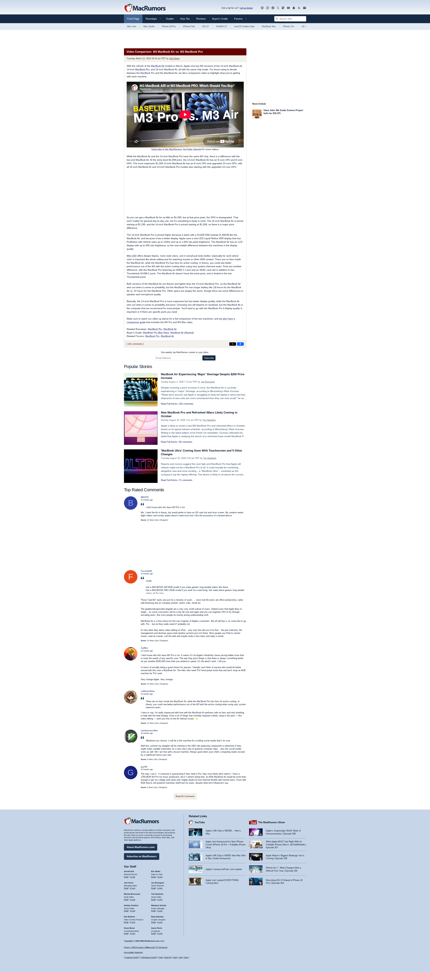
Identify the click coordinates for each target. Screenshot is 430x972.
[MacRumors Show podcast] (262, 8)
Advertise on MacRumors (142, 856)
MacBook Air (157, 66)
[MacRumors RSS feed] (299, 8)
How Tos (185, 18)
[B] (130, 509)
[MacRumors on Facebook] (273, 8)
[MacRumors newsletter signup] (304, 8)
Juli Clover (174, 58)
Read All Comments (185, 796)
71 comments (185, 480)
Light (181, 957)
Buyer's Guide (220, 18)
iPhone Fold (189, 26)
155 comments (186, 404)
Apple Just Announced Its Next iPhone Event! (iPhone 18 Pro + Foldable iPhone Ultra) (225, 844)
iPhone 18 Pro (169, 26)
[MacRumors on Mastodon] (283, 8)
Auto (175, 957)
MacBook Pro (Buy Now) (156, 332)
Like (157, 520)
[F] (130, 583)
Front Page (133, 18)
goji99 (144, 767)
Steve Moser (129, 928)
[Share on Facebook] (240, 344)
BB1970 (144, 497)
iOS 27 (205, 26)
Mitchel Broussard (132, 894)
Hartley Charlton (131, 905)
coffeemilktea (148, 691)
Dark (186, 957)
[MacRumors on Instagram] (267, 8)
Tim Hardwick (209, 420)
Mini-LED (131, 255)
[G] (130, 778)
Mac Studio (149, 26)
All (304, 26)
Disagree (163, 520)
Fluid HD (167, 957)
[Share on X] (232, 344)
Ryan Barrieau (157, 917)
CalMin (144, 648)
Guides (170, 18)
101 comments (135, 344)
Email (126, 877)
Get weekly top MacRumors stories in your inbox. (185, 352)
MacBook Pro (142, 69)
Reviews (201, 18)
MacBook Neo (269, 26)
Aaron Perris (156, 928)
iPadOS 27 (221, 26)
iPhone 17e (288, 26)
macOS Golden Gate (244, 26)
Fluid (161, 957)
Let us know (246, 8)
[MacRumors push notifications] (293, 8)
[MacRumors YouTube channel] (288, 8)
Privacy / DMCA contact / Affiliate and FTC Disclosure (145, 947)
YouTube (200, 822)
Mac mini (131, 26)
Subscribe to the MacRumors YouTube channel (176, 149)
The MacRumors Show (271, 822)
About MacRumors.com (141, 847)
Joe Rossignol (208, 382)
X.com (132, 877)
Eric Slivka (155, 871)
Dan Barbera (129, 917)
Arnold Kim (129, 871)
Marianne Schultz (158, 905)
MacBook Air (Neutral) (182, 332)
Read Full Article (169, 404)
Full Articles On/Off (148, 957)
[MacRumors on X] (278, 8)
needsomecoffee (149, 730)
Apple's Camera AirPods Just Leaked (224, 869)
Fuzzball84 (146, 571)
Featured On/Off (131, 957)
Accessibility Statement (133, 952)
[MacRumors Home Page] (145, 8)
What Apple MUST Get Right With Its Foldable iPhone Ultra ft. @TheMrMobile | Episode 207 (286, 844)
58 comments (185, 442)
